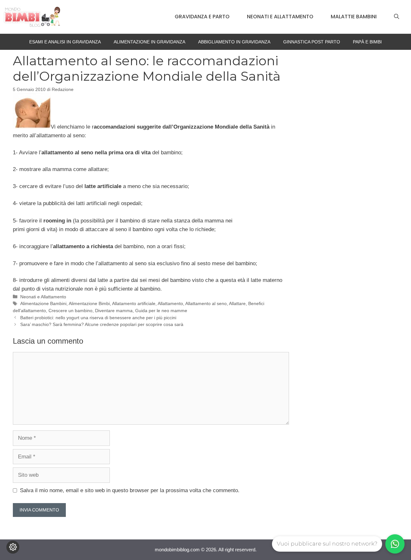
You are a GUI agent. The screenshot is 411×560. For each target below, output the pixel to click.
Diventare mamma (114, 310)
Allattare (237, 303)
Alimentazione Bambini (43, 303)
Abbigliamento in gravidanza (234, 41)
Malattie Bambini (354, 16)
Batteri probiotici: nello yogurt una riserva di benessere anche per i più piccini (98, 317)
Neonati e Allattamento (280, 16)
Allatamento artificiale (133, 303)
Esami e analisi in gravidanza (65, 41)
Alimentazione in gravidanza (149, 41)
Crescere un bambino (70, 310)
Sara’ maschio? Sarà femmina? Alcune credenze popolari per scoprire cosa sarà (101, 324)
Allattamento (170, 303)
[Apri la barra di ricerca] (396, 17)
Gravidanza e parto (202, 16)
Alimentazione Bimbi (89, 303)
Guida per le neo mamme (161, 310)
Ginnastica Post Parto (311, 41)
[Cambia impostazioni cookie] (12, 547)
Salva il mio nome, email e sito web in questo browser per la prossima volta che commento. (130, 490)
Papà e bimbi (367, 41)
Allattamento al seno (206, 303)
